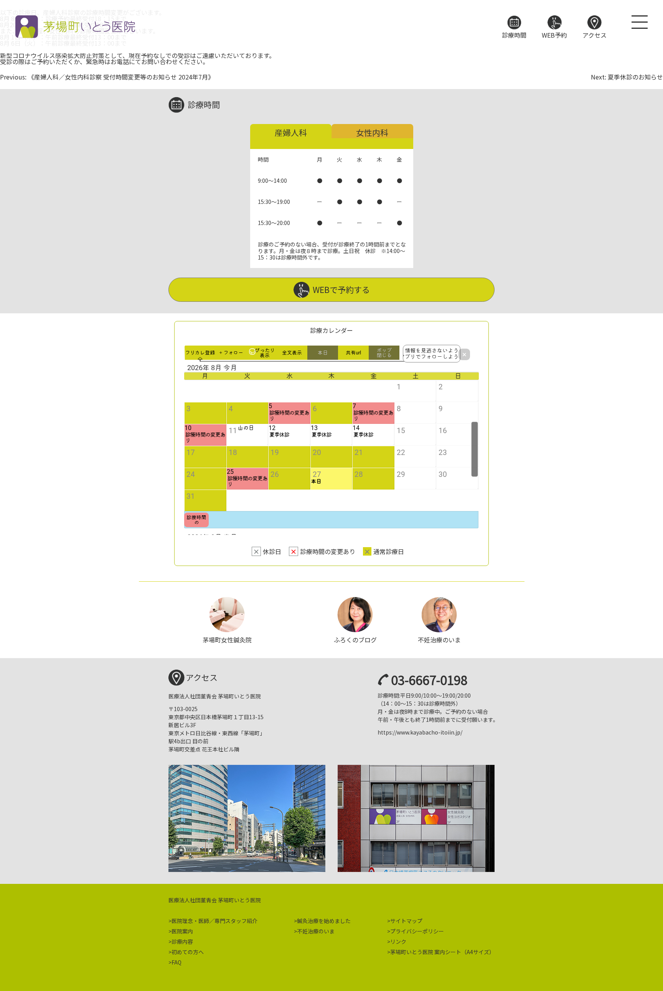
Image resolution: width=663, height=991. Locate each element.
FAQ (176, 962)
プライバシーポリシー (417, 931)
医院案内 (182, 931)
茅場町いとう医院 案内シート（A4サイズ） (442, 952)
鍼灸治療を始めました (324, 921)
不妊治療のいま (316, 931)
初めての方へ (188, 952)
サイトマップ (406, 921)
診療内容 (182, 941)
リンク (398, 941)
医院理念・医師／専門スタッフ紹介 (214, 921)
